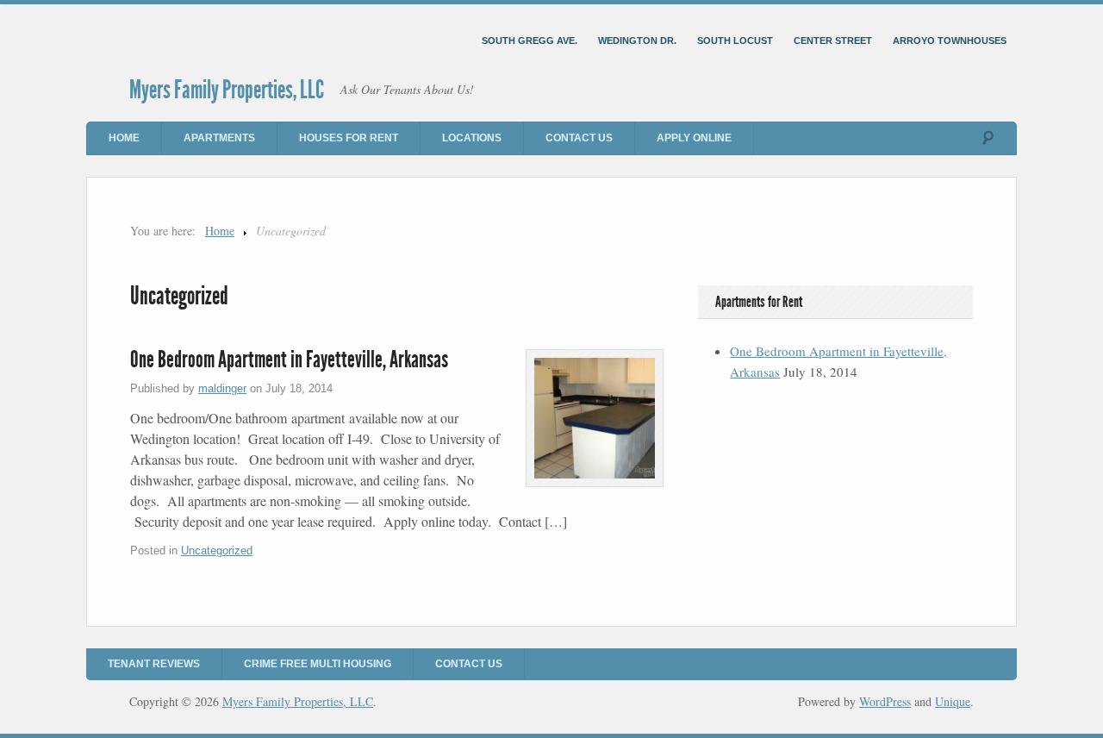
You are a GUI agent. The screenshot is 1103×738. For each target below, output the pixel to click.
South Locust (735, 40)
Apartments (219, 138)
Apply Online (694, 138)
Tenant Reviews (154, 664)
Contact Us (579, 138)
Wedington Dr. (637, 40)
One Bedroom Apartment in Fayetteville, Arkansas (289, 359)
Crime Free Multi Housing (317, 664)
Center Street (833, 40)
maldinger (222, 388)
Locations (472, 138)
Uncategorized (216, 550)
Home (124, 138)
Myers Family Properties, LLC (226, 89)
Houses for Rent (348, 138)
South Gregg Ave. (529, 40)
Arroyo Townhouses (949, 40)
